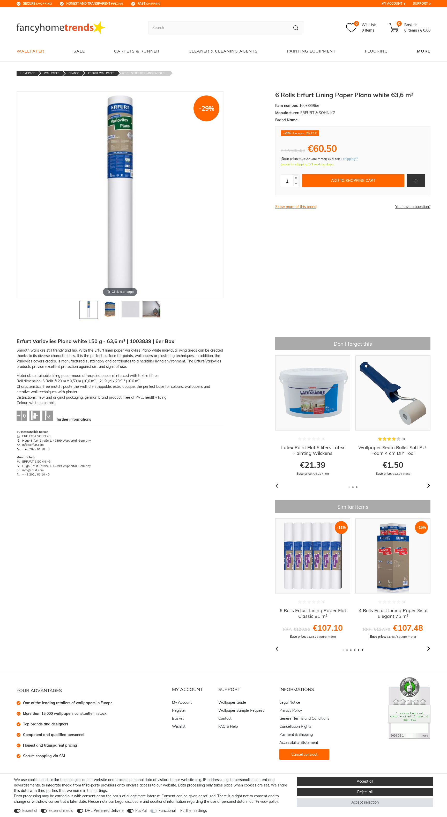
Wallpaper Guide (232, 702)
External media (61, 810)
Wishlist (178, 726)
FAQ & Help (228, 726)
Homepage (27, 73)
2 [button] (353, 487)
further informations (74, 419)
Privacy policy (267, 801)
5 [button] (358, 650)
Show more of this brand (295, 206)
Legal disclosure (128, 801)
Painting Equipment (311, 51)
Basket (178, 718)
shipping (149, 3)
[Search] (295, 27)
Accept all (365, 781)
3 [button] (356, 487)
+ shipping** (349, 159)
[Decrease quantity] (296, 183)
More (423, 51)
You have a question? (412, 206)
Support (420, 3)
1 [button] (349, 487)
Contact (225, 718)
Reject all (365, 792)
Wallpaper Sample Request (241, 710)
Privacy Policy (290, 710)
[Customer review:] (409, 707)
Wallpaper (30, 51)
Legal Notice (289, 702)
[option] (329, 415)
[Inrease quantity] (296, 178)
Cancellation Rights (295, 726)
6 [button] (362, 650)
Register (179, 710)
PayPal (141, 810)
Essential (29, 810)
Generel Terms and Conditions (304, 718)
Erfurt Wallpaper (101, 73)
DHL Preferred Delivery (104, 810)
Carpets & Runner (136, 51)
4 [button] (354, 650)
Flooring (376, 51)
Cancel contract (304, 754)
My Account (392, 3)
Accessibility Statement (298, 742)
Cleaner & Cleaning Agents (223, 51)
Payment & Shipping (296, 734)
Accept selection (365, 802)
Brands (74, 73)
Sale (79, 51)
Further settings (193, 810)
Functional (167, 810)
